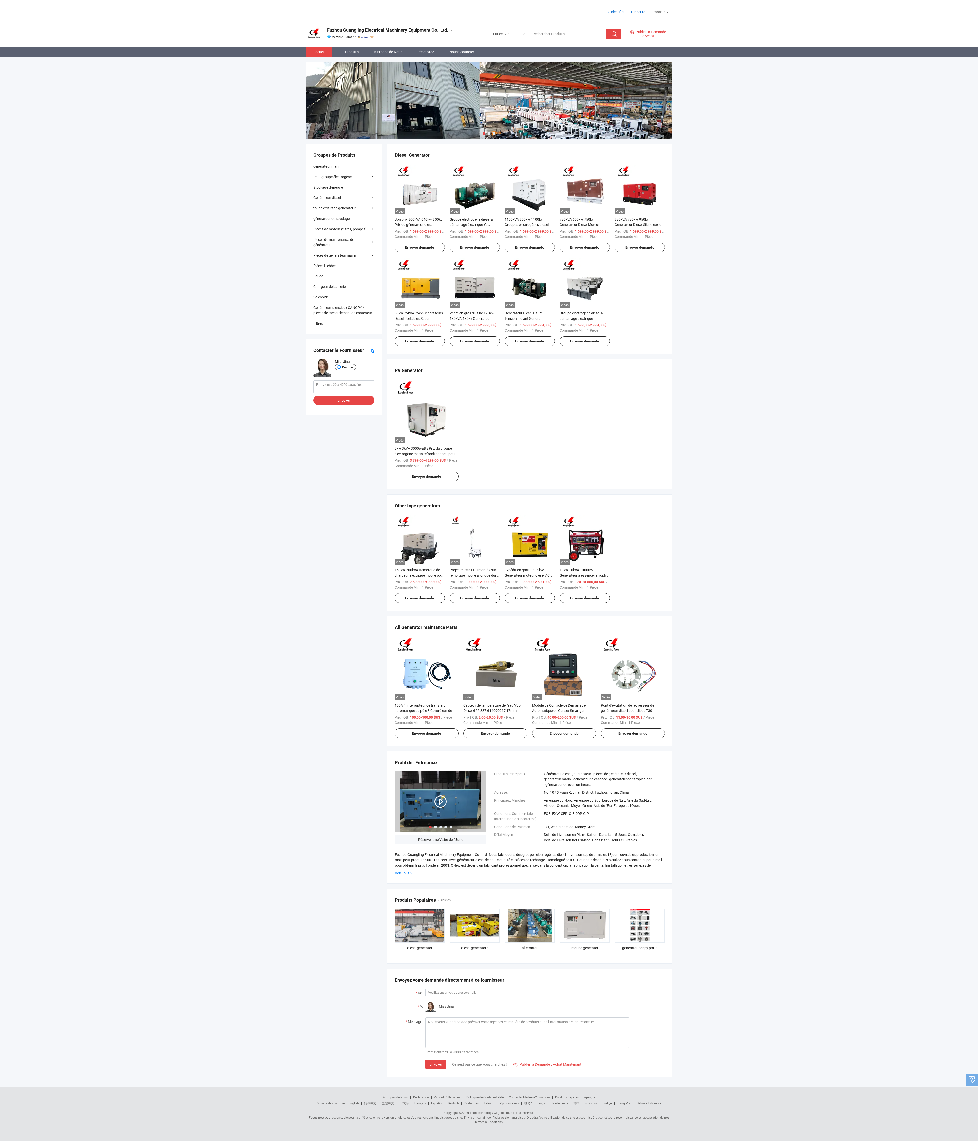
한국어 (528, 1103)
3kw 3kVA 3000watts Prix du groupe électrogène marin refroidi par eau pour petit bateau (425, 453)
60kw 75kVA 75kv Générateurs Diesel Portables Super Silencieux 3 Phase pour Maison (419, 318)
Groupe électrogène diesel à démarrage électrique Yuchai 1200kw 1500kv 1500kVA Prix (473, 224)
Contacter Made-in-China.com (529, 1097)
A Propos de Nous (388, 51)
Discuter (347, 367)
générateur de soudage (331, 218)
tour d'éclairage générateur (334, 208)
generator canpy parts (639, 947)
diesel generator (419, 947)
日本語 (404, 1103)
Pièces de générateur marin (334, 255)
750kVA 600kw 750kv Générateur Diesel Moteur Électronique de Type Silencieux (584, 224)
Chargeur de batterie (329, 286)
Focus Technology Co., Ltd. (486, 1113)
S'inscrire (638, 11)
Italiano (489, 1103)
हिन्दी (576, 1103)
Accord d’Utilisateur (447, 1097)
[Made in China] (338, 10)
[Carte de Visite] (372, 350)
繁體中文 (388, 1103)
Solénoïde (321, 297)
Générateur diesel (327, 197)
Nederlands (560, 1103)
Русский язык (509, 1103)
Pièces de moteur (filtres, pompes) (340, 229)
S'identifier (616, 11)
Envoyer (435, 1064)
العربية (543, 1103)
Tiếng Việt (624, 1103)
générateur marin (327, 166)
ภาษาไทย (591, 1103)
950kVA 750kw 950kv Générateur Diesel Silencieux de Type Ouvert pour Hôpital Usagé (640, 224)
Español (436, 1103)
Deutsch (453, 1103)
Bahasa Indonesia (649, 1103)
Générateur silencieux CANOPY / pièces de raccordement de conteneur (342, 310)
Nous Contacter (461, 51)
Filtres (318, 323)
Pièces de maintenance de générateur (333, 242)
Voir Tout (402, 873)
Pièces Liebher (324, 265)
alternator (530, 947)
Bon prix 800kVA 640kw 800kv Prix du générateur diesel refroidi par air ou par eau (418, 224)
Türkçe (607, 1103)
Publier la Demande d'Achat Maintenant (547, 1064)
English (354, 1103)
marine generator (585, 947)
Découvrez (425, 51)
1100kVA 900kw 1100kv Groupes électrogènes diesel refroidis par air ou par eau (527, 224)
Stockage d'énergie (328, 187)
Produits (352, 51)
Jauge (318, 276)
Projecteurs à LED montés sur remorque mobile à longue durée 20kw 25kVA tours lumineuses (475, 575)
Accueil (318, 51)
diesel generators (474, 947)
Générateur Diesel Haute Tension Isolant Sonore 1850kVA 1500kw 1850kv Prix (528, 318)
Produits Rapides (567, 1097)
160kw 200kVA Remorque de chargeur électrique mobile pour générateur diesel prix (419, 575)
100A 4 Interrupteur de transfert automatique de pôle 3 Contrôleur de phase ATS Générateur (423, 710)
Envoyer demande (419, 247)
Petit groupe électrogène (332, 176)
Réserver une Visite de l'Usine (440, 839)
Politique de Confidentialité (485, 1097)
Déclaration (421, 1097)
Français (420, 1103)
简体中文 (370, 1103)
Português (471, 1103)
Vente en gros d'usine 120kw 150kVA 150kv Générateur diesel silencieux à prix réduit (472, 318)
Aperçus (589, 1097)
